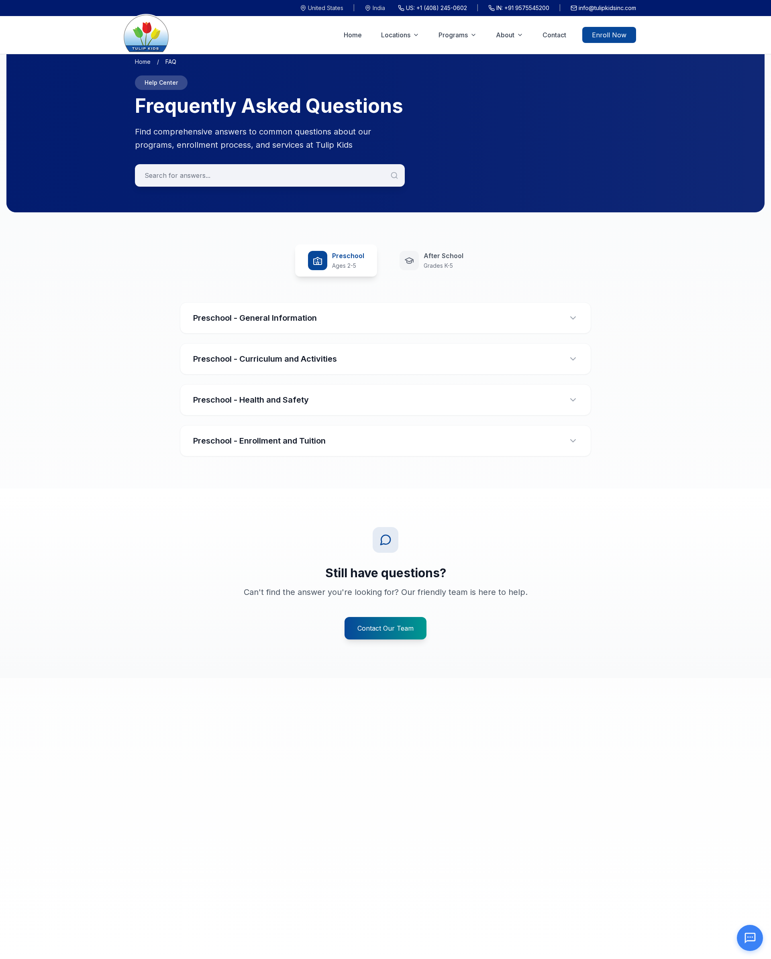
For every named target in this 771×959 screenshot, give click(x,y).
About (505, 35)
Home (353, 35)
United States (325, 7)
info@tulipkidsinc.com (607, 7)
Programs (453, 35)
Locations (395, 35)
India (379, 7)
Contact (554, 35)
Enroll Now (609, 35)
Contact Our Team (385, 628)
